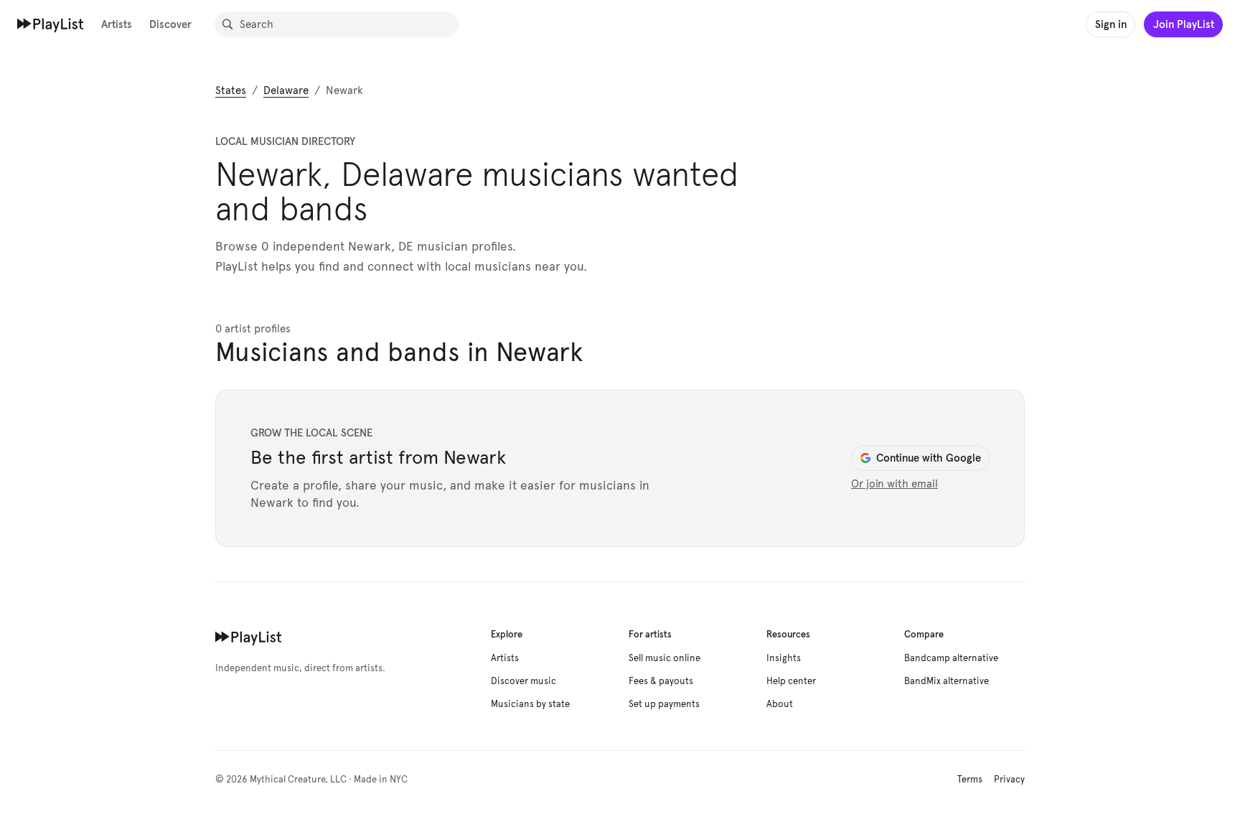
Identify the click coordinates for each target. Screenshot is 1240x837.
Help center (791, 681)
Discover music (523, 681)
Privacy (1009, 779)
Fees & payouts (661, 681)
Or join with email (894, 483)
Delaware (286, 90)
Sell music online (664, 658)
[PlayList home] (248, 636)
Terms (969, 779)
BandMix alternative (946, 681)
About (779, 704)
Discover (170, 24)
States (230, 90)
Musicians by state (530, 704)
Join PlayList (1183, 24)
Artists (116, 24)
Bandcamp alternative (951, 658)
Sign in (1111, 24)
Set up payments (664, 704)
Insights (783, 658)
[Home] (50, 24)
